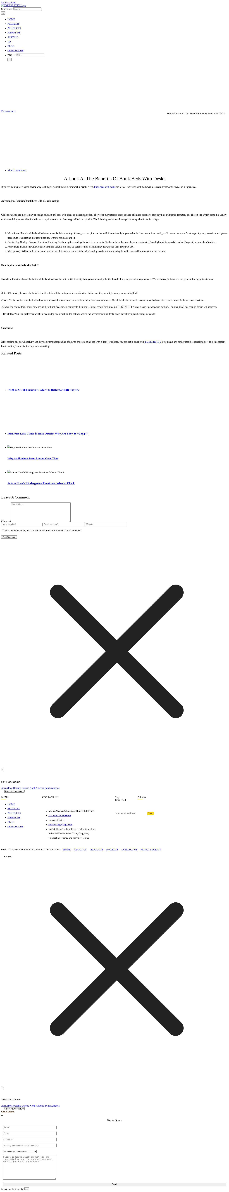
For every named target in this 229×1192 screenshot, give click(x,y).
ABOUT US (80, 849)
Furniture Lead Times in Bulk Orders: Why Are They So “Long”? (47, 433)
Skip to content (8, 2)
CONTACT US (129, 849)
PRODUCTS (96, 849)
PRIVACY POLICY (151, 849)
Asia (3, 788)
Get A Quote (7, 1111)
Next (12, 111)
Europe (26, 788)
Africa (9, 788)
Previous (5, 111)
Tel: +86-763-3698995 (59, 815)
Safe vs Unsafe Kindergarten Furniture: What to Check (41, 483)
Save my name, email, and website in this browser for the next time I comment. (43, 530)
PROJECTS (112, 849)
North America (37, 788)
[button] (114, 856)
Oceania (17, 788)
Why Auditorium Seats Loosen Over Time (32, 458)
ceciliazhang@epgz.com (60, 824)
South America (52, 788)
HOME (67, 849)
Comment (6, 521)
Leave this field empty (12, 1189)
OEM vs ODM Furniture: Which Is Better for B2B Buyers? (43, 389)
